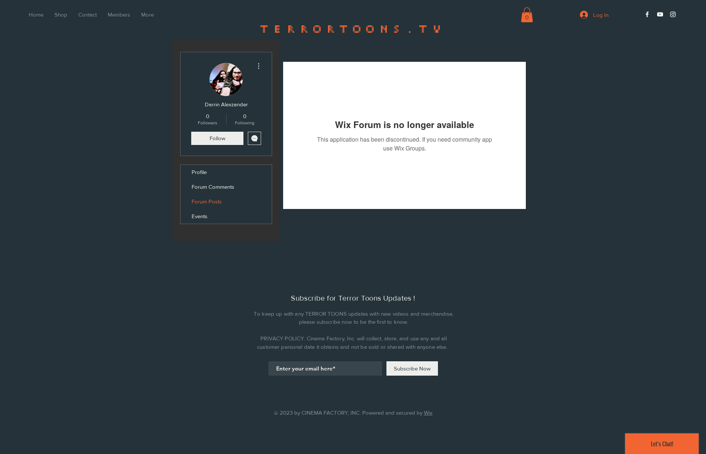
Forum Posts (207, 201)
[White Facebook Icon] (647, 14)
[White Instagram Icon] (673, 14)
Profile (199, 172)
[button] (527, 14)
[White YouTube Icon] (660, 14)
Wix (428, 412)
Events (199, 216)
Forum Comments (213, 187)
